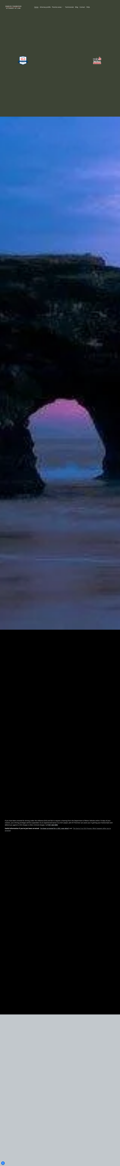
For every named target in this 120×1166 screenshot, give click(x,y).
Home (36, 7)
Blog (76, 7)
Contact (82, 7)
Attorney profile (45, 7)
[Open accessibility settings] (3, 1163)
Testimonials (69, 7)
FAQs (88, 7)
